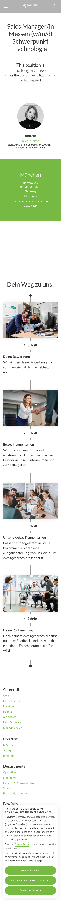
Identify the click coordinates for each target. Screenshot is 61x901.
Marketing (9, 778)
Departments (11, 701)
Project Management (16, 793)
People (7, 712)
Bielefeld (9, 756)
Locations (9, 706)
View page (30, 206)
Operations (10, 772)
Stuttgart (8, 750)
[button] (54, 6)
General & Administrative (19, 783)
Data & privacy (12, 722)
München (9, 745)
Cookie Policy (21, 844)
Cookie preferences (30, 890)
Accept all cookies (30, 870)
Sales (6, 788)
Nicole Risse (30, 141)
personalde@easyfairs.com (30, 201)
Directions (30, 196)
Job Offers (9, 717)
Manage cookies (13, 728)
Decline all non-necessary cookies (30, 880)
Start (6, 696)
